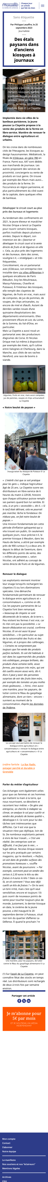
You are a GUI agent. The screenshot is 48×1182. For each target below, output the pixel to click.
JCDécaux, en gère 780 (25, 158)
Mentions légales (11, 1168)
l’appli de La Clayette (21, 973)
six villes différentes (30, 272)
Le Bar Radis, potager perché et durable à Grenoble (19, 768)
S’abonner (7, 1147)
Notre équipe (9, 1151)
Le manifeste (9, 1160)
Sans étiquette (23, 17)
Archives (6, 1177)
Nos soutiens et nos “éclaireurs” (18, 1164)
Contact (6, 1143)
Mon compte (8, 1138)
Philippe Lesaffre (23, 24)
